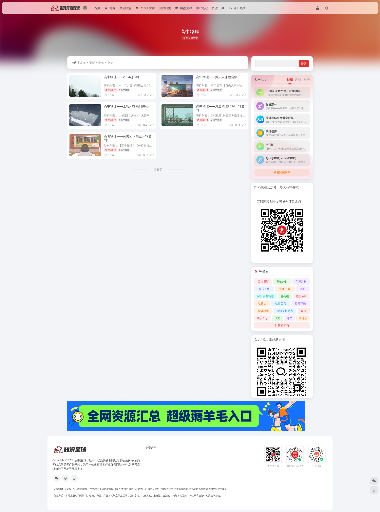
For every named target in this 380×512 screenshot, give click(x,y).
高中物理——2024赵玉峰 (122, 77)
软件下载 (300, 303)
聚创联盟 (125, 8)
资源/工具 (218, 8)
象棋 (303, 311)
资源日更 (165, 8)
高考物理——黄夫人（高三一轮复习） (127, 138)
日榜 (290, 79)
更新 (92, 62)
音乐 (303, 289)
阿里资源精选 (265, 296)
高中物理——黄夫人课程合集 (216, 77)
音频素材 (300, 281)
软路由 (262, 303)
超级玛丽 (263, 311)
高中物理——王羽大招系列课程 (126, 106)
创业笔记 (202, 8)
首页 (97, 8)
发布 (83, 62)
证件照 (303, 318)
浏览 (101, 62)
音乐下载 (264, 289)
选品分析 (301, 296)
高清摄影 (263, 281)
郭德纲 (285, 296)
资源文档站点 (284, 311)
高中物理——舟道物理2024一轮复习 (220, 108)
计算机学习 (282, 325)
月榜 (306, 79)
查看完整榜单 (282, 172)
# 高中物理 (124, 89)
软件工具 (280, 303)
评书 (289, 318)
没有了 (158, 169)
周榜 (298, 79)
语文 (277, 318)
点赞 (110, 62)
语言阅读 (262, 318)
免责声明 (151, 448)
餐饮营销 (282, 281)
